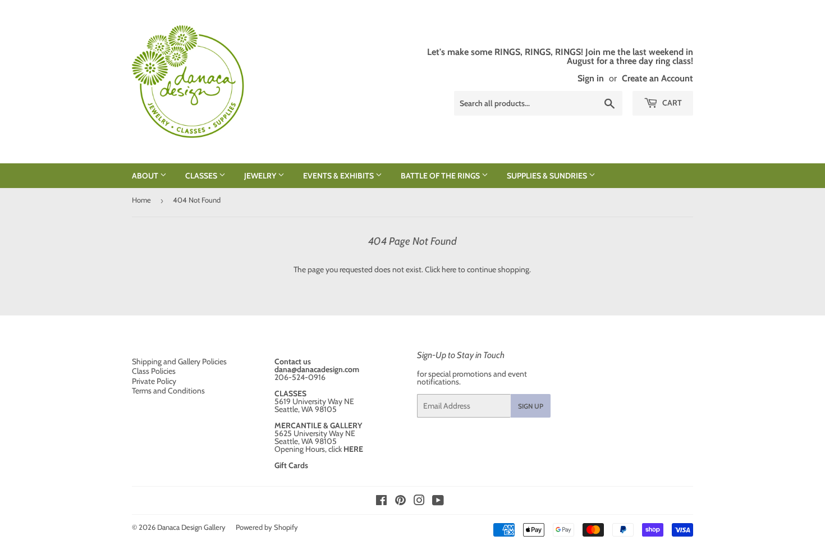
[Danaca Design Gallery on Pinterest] (400, 502)
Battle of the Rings (441, 176)
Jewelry (261, 176)
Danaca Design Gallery (191, 527)
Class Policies (154, 371)
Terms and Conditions (168, 391)
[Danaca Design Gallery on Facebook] (381, 502)
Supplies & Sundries (548, 176)
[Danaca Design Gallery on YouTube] (438, 502)
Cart (671, 103)
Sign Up (530, 406)
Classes (202, 176)
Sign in (591, 78)
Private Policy (154, 381)
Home (141, 199)
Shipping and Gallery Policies (179, 361)
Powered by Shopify (267, 527)
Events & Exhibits (339, 176)
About (146, 176)
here (449, 269)
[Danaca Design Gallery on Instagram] (419, 502)
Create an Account (657, 78)
